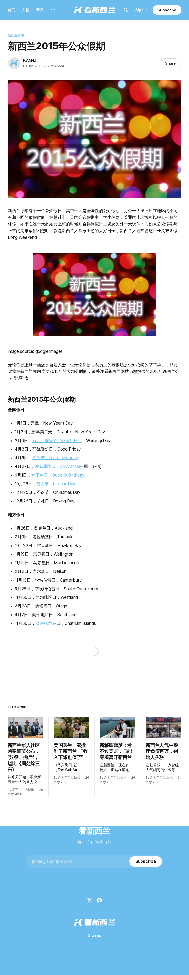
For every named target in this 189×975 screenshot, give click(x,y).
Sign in (141, 9)
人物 (25, 9)
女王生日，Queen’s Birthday (57, 475)
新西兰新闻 (16, 35)
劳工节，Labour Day (55, 483)
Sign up (94, 935)
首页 (11, 9)
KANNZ (30, 60)
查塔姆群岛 (46, 623)
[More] (53, 10)
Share (170, 63)
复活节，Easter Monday (55, 457)
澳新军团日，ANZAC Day (58, 466)
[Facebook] (99, 900)
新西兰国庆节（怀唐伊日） (57, 440)
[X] (89, 900)
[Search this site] (126, 10)
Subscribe (167, 10)
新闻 (40, 9)
